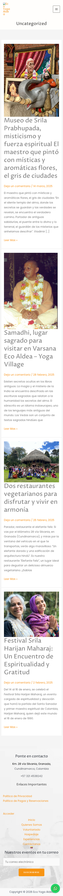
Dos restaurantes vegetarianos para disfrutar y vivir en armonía (31, 498)
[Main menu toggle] (56, 9)
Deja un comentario (17, 186)
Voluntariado (31, 829)
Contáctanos (31, 844)
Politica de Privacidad (17, 796)
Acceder (8, 813)
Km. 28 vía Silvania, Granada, (31, 764)
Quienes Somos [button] (31, 825)
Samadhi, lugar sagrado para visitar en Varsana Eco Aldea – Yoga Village (30, 349)
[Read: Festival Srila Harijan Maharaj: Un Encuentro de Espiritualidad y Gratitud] (31, 614)
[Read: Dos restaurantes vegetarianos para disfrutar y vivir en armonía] (31, 461)
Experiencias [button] (31, 839)
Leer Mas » (10, 240)
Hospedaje (31, 834)
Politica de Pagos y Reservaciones (25, 801)
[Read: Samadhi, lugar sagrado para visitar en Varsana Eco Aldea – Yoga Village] (31, 291)
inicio (31, 820)
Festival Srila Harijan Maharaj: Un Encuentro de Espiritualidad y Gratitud (28, 657)
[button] (31, 847)
